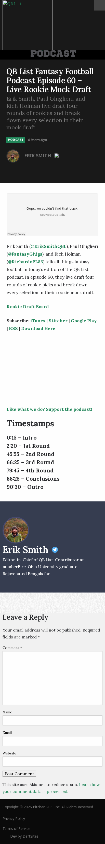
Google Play (84, 321)
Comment (12, 647)
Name (7, 712)
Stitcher (58, 321)
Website (9, 753)
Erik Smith (38, 155)
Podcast (16, 140)
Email (7, 732)
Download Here (38, 328)
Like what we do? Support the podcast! (49, 409)
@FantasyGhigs (25, 254)
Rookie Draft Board (28, 306)
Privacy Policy (14, 818)
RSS (13, 328)
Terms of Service (16, 828)
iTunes (37, 321)
